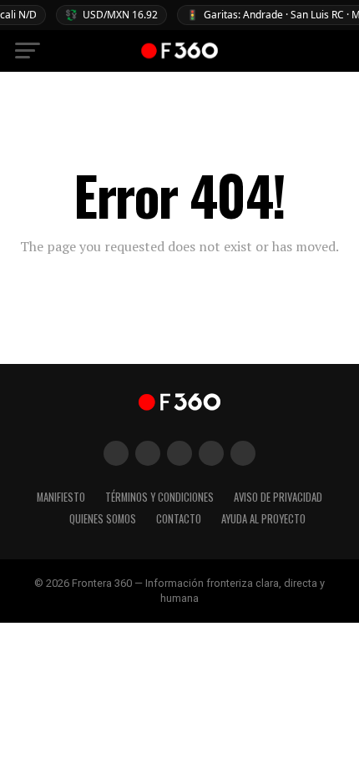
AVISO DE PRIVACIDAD (278, 497)
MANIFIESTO (61, 497)
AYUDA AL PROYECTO (263, 519)
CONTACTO (178, 519)
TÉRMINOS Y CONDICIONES (159, 497)
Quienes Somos (102, 519)
